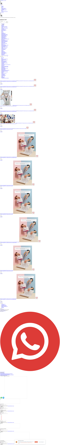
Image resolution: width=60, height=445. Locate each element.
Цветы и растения (3, 53)
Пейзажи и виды (3, 42)
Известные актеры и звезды (4, 34)
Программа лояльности (4, 305)
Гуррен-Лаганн (3, 62)
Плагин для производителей (5, 11)
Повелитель (3, 71)
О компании (3, 9)
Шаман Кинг (3, 77)
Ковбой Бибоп (3, 67)
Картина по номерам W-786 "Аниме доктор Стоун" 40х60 (6, 214)
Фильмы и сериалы (4, 52)
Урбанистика (3, 51)
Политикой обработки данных (11, 422)
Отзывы (2, 6)
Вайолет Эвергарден (4, 59)
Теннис (2, 50)
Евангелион (3, 65)
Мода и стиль (3, 39)
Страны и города (3, 49)
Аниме (2, 27)
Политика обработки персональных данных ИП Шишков (6, 373)
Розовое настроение (4, 45)
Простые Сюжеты (3, 44)
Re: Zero (2, 58)
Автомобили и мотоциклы (4, 26)
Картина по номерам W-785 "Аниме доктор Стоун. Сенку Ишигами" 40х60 (8, 111)
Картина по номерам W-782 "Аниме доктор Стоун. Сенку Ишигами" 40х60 (8, 81)
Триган (2, 76)
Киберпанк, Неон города (4, 36)
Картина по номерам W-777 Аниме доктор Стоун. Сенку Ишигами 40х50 (8, 299)
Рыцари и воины (3, 46)
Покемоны (3, 72)
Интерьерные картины (4, 35)
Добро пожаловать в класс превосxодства (6, 64)
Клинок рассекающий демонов (5, 66)
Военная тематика (3, 30)
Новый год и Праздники (4, 41)
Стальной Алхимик (4, 75)
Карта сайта (3, 307)
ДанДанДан (3, 63)
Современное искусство (4, 48)
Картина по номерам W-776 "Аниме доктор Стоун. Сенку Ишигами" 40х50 (8, 157)
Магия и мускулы (3, 69)
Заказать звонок (2, 12)
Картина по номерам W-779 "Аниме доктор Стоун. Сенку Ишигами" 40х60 (8, 123)
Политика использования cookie (3, 375)
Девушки (2, 31)
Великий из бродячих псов (4, 60)
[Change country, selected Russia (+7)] (1, 405)
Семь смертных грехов (4, 73)
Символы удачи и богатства (4, 47)
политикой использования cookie (24, 442)
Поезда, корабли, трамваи (4, 43)
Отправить (1, 406)
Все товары (3, 57)
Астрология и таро (4, 29)
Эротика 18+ (3, 54)
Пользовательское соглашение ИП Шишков (5, 374)
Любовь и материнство (4, 38)
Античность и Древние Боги (5, 28)
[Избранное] (0, 14)
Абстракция (3, 25)
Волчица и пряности (4, 61)
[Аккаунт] (0, 1)
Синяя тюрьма (3, 74)
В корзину (1, 89)
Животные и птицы (4, 33)
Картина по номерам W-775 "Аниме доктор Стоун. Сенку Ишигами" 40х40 (8, 242)
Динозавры (3, 32)
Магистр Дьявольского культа (5, 68)
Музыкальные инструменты (5, 40)
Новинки (3, 24)
